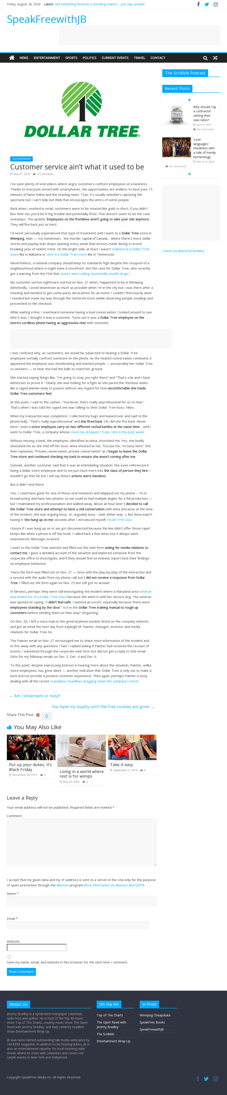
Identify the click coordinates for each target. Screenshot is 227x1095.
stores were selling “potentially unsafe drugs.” (95, 273)
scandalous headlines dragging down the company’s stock (94, 681)
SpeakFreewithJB (46, 19)
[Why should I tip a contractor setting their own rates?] (176, 107)
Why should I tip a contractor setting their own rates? (204, 113)
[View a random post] (215, 57)
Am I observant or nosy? (34, 695)
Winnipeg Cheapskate (155, 1015)
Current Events (115, 58)
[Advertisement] (139, 35)
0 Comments (45, 174)
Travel (139, 58)
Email (12, 918)
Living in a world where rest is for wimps (82, 774)
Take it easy (121, 764)
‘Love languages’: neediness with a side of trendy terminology (204, 148)
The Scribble (105, 1034)
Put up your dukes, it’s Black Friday (30, 767)
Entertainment (47, 58)
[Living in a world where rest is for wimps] (81, 737)
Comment (14, 815)
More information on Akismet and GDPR (114, 885)
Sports (71, 58)
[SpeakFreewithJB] (12, 57)
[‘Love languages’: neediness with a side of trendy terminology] (176, 140)
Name (13, 893)
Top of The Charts (110, 1015)
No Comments (205, 129)
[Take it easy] (132, 737)
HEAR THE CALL (119, 519)
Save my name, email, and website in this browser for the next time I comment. (67, 962)
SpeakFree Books (152, 1022)
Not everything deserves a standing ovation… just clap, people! (100, 4)
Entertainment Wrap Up (113, 1041)
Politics (89, 58)
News (24, 58)
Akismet (63, 885)
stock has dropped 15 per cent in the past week (107, 432)
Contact (158, 58)
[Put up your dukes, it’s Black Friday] (31, 737)
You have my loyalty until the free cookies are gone (103, 706)
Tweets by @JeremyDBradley (183, 251)
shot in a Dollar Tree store (67, 254)
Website (13, 941)
